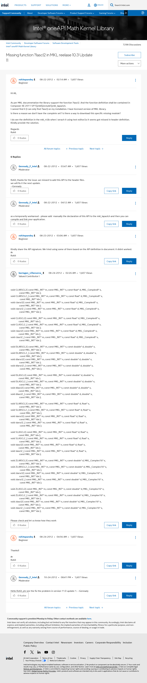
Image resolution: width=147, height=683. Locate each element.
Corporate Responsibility (108, 642)
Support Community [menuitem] (11, 13)
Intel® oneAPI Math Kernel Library (21, 46)
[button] (135, 80)
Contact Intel (52, 642)
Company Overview (34, 642)
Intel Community (13, 42)
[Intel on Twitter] (32, 652)
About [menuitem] (30, 12)
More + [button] (67, 4)
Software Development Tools (66, 42)
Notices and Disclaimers (33, 668)
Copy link (111, 190)
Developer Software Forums (36, 42)
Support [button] (36, 4)
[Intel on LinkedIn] (39, 652)
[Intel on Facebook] (24, 652)
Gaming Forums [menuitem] (106, 12)
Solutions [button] (52, 4)
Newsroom (66, 642)
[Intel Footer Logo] (9, 658)
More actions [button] (127, 63)
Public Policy (30, 645)
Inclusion (127, 642)
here (89, 618)
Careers (89, 642)
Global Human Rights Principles (44, 670)
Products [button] (20, 4)
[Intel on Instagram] (53, 652)
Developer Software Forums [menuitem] (50, 12)
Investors (78, 642)
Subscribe (129, 55)
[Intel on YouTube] (46, 652)
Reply (129, 138)
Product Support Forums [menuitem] (81, 12)
